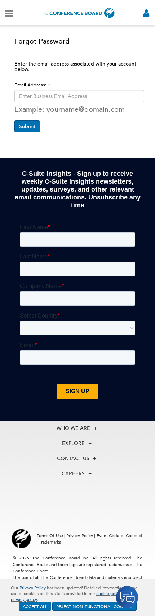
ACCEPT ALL (35, 606)
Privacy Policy (32, 587)
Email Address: (31, 85)
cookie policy (109, 593)
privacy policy (24, 599)
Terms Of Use (50, 535)
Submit (27, 126)
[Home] (77, 13)
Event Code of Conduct (119, 535)
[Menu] (9, 12)
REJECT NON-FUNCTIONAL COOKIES (94, 606)
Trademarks (50, 542)
